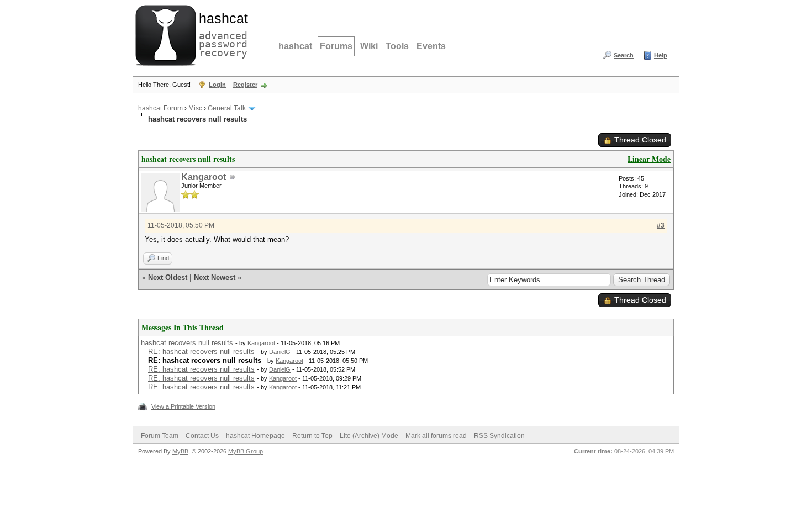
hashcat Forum (160, 108)
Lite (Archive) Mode (369, 436)
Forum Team (159, 436)
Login (217, 84)
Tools (397, 46)
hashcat (295, 46)
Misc (195, 108)
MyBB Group (245, 451)
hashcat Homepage (255, 436)
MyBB (180, 451)
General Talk (227, 108)
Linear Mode (649, 159)
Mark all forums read (436, 436)
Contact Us (202, 436)
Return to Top (312, 436)
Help (660, 55)
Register (245, 84)
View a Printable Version (183, 406)
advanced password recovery (221, 33)
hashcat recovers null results (187, 343)
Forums (336, 46)
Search (624, 55)
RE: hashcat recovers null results (201, 351)
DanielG (280, 352)
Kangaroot (203, 177)
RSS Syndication (499, 436)
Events (431, 46)
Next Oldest (167, 277)
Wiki (369, 46)
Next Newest (214, 277)
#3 (661, 225)
